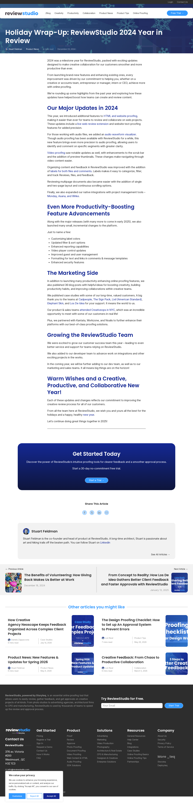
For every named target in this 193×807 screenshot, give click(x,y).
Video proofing (56, 152)
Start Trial (174, 705)
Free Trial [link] (176, 13)
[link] (96, 453)
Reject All (34, 796)
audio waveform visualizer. (121, 134)
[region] (34, 786)
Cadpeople (85, 299)
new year (88, 414)
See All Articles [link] (159, 554)
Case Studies (46, 639)
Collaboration (140, 668)
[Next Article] (179, 582)
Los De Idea (77, 303)
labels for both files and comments (71, 171)
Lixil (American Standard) (127, 299)
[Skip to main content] (185, 33)
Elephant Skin (55, 303)
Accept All (51, 796)
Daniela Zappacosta (20, 639)
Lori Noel (109, 638)
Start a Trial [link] (95, 480)
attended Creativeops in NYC (97, 309)
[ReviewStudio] (21, 13)
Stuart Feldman (15, 49)
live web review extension (93, 123)
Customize (17, 796)
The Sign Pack (102, 299)
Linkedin (105, 542)
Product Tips (140, 638)
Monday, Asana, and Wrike (63, 196)
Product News (32, 49)
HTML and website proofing (120, 116)
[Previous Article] (13, 582)
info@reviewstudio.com (18, 769)
